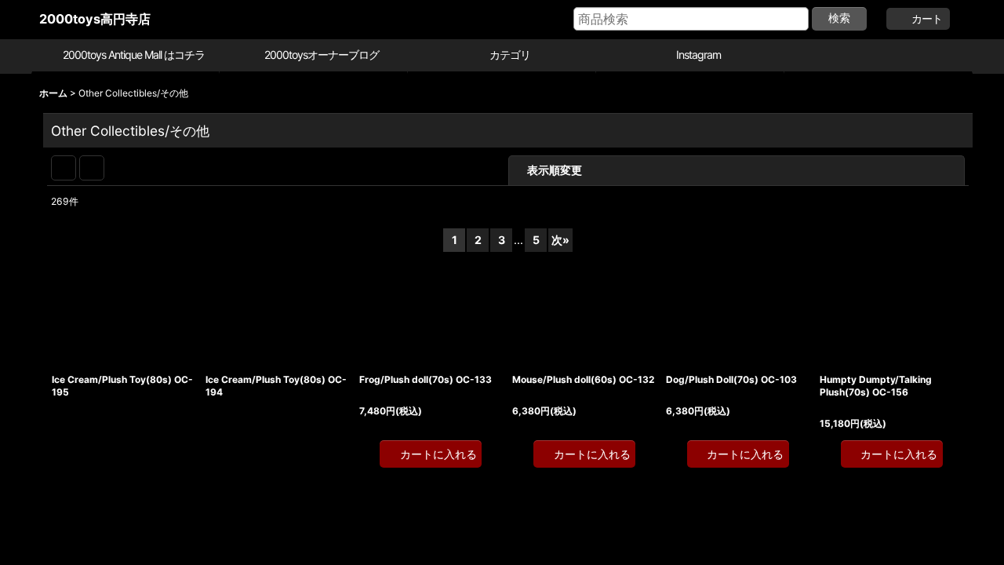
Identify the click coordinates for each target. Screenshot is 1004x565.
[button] (878, 56)
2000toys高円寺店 (95, 19)
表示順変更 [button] (652, 170)
